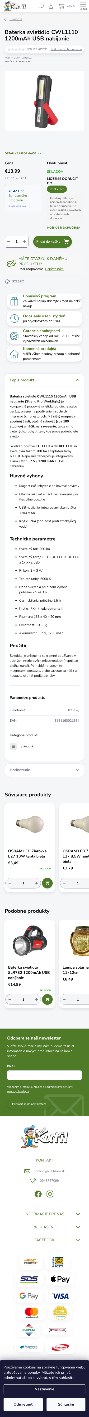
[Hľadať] (41, 6)
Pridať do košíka (48, 241)
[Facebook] (37, 1193)
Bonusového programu (18, 197)
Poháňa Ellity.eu (17, 206)
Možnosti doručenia (63, 228)
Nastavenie (44, 1389)
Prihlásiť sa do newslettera (29, 1104)
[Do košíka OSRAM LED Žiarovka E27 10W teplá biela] (47, 883)
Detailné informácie (20, 153)
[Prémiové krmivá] (57, 1330)
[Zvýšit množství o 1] (36, 883)
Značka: (18, 61)
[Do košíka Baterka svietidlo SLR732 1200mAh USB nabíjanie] (47, 999)
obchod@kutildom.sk (49, 1171)
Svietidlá (26, 746)
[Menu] (83, 6)
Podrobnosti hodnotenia (66, 49)
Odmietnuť (23, 1404)
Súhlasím (66, 1404)
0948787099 (49, 1180)
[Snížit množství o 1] (10, 883)
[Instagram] (49, 1193)
